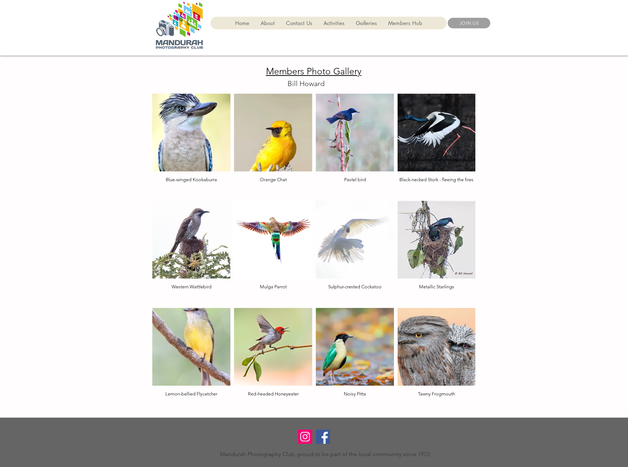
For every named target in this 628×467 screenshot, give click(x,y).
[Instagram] (305, 437)
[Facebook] (323, 437)
